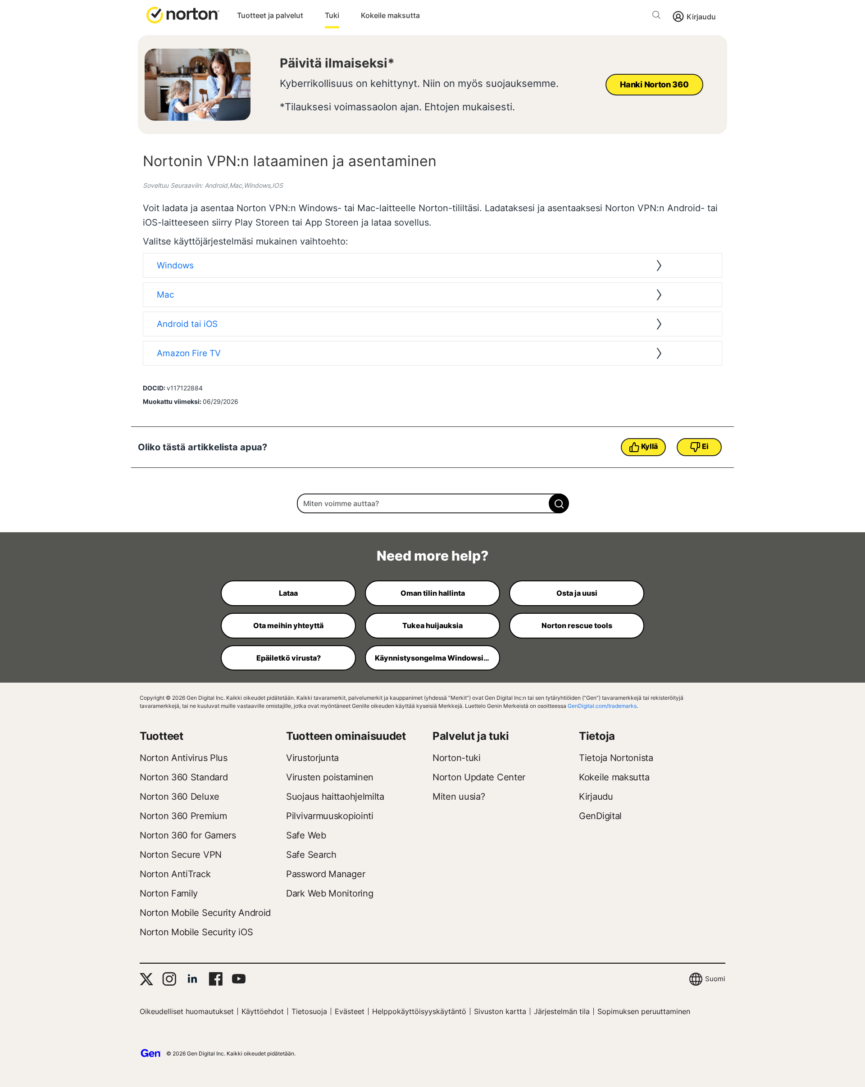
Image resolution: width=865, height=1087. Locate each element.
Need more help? (432, 556)
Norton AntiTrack (175, 874)
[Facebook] (216, 979)
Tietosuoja (309, 1011)
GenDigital (600, 816)
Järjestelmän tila (562, 1011)
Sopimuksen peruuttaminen (643, 1011)
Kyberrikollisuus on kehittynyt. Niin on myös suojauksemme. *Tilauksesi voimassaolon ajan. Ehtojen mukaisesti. (419, 95)
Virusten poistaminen (329, 777)
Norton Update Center (478, 777)
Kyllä (649, 446)
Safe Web (306, 835)
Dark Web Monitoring (329, 893)
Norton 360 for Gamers (188, 835)
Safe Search (311, 854)
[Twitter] (146, 979)
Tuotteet (161, 736)
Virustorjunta (312, 757)
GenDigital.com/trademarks (602, 705)
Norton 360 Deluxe (179, 796)
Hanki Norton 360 (654, 84)
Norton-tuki (456, 757)
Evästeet (349, 1011)
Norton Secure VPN (181, 854)
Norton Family (169, 893)
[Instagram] (169, 979)
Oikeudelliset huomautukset (187, 1011)
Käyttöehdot (262, 1011)
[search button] (658, 16)
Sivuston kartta (500, 1011)
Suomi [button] (715, 978)
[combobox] (432, 503)
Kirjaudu (701, 16)
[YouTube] (239, 979)
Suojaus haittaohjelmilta (335, 796)
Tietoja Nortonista (616, 757)
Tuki (332, 15)
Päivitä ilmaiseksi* (337, 63)
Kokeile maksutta (390, 15)
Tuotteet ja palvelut (270, 15)
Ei (705, 446)
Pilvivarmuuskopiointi (329, 816)
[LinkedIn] (192, 979)
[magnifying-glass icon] (559, 503)
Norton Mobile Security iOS (196, 932)
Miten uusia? (458, 796)
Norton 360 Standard (184, 777)
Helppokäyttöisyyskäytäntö (419, 1011)
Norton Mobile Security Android (205, 912)
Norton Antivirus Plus (184, 757)
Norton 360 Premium (183, 816)
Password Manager (325, 874)
